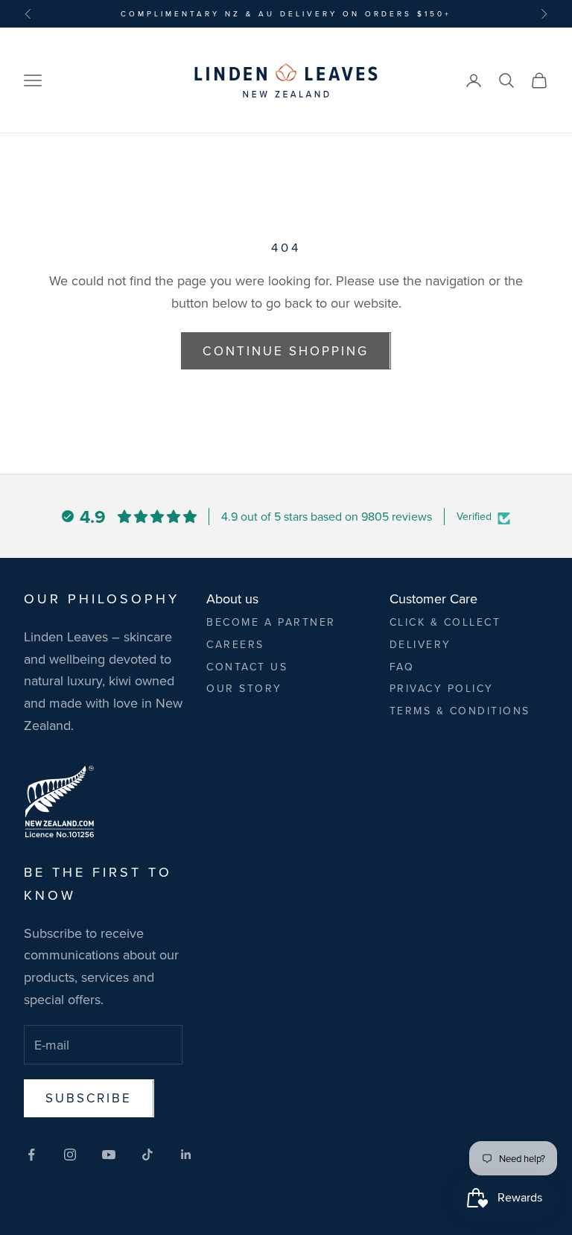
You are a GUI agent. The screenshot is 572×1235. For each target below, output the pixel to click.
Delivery (420, 644)
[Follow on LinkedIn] (186, 1154)
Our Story (244, 688)
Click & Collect (445, 622)
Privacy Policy (442, 688)
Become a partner (270, 622)
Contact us (246, 666)
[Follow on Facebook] (31, 1154)
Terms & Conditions (460, 710)
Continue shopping (286, 351)
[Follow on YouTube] (108, 1154)
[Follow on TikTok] (147, 1154)
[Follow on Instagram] (70, 1154)
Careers (235, 644)
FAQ (402, 666)
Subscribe (89, 1098)
